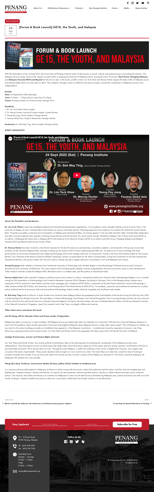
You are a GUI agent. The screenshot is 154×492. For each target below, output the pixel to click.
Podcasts (79, 8)
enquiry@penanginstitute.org (29, 471)
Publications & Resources (58, 8)
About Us (37, 8)
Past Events (12, 21)
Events (114, 8)
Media (126, 8)
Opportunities (141, 8)
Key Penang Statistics (98, 8)
